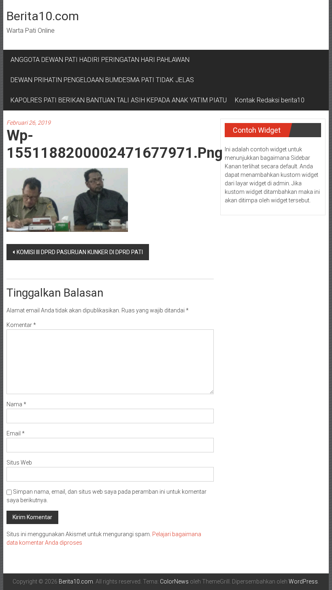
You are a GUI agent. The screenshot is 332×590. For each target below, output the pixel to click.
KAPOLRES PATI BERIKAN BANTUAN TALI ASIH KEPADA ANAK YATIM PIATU (119, 100)
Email (15, 433)
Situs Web (19, 462)
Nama (16, 404)
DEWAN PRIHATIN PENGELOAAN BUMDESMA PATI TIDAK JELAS (102, 80)
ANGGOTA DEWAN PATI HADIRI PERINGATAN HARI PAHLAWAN (102, 60)
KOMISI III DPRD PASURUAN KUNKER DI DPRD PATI (80, 252)
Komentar (21, 325)
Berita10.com (42, 16)
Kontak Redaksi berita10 (269, 100)
